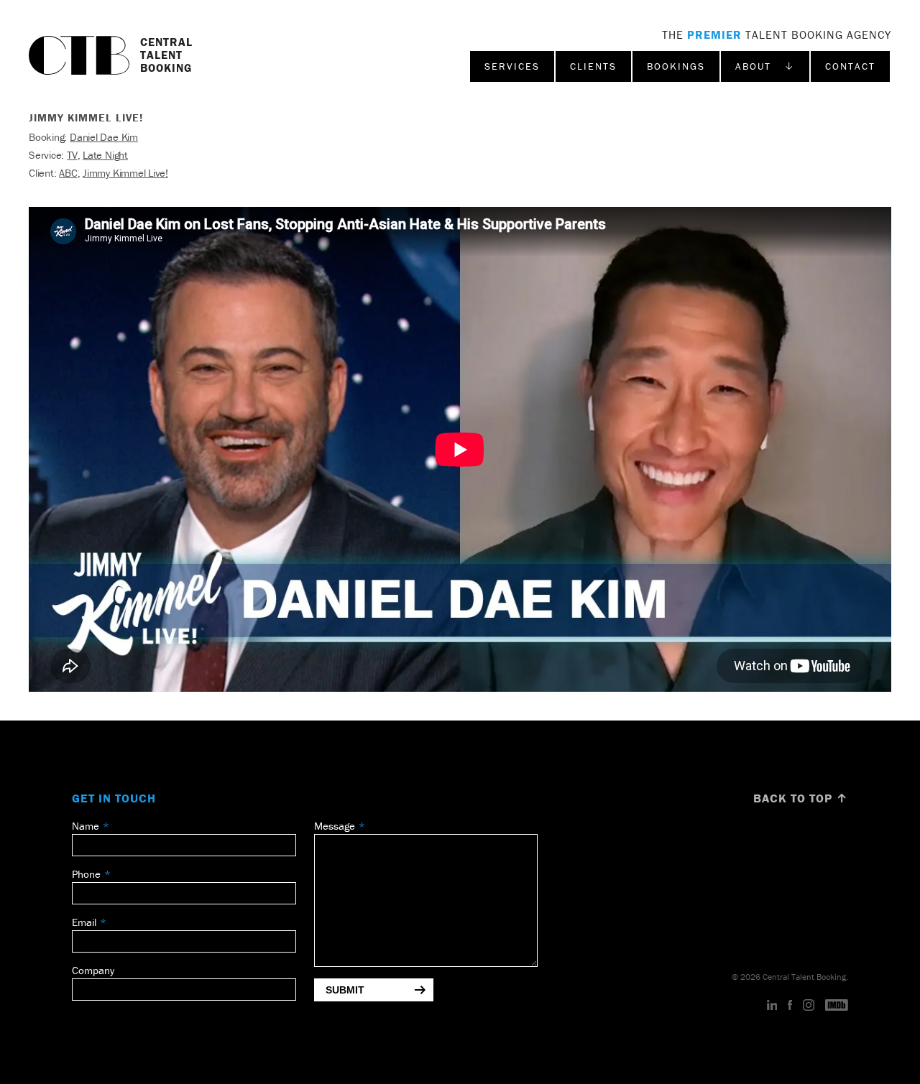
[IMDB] (836, 1005)
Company (93, 970)
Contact (850, 66)
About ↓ (765, 66)
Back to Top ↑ (800, 798)
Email (84, 922)
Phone (86, 874)
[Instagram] (808, 1005)
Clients (593, 66)
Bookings (676, 66)
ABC (68, 173)
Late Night (105, 155)
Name (85, 826)
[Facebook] (790, 1005)
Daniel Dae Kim (104, 137)
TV (72, 155)
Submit (345, 990)
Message (334, 826)
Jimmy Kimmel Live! (125, 173)
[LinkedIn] (772, 1005)
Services (512, 66)
